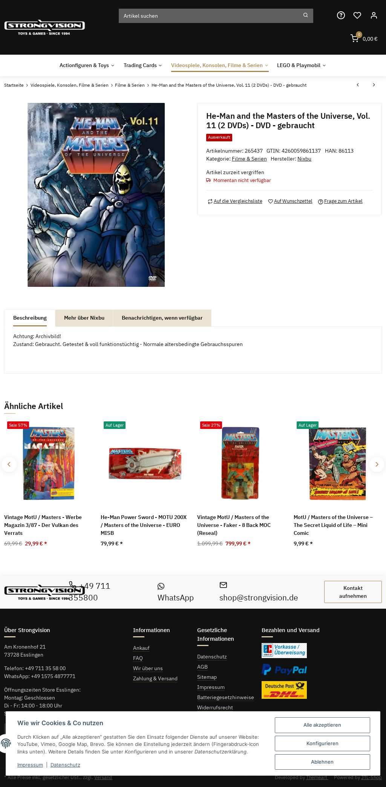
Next (376, 464)
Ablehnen (322, 762)
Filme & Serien (249, 158)
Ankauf (141, 648)
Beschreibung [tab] (30, 317)
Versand (103, 777)
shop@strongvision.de (258, 598)
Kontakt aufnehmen (353, 592)
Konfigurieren (322, 743)
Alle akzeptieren (322, 725)
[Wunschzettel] (357, 15)
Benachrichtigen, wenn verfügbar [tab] (162, 317)
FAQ (138, 658)
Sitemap (207, 677)
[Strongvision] (44, 27)
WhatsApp (176, 598)
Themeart (317, 777)
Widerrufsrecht (215, 707)
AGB (202, 666)
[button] (373, 15)
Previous (9, 464)
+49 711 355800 (90, 592)
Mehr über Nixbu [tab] (84, 317)
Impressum (211, 687)
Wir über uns (148, 668)
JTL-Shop (371, 777)
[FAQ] (340, 15)
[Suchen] (305, 16)
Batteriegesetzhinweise (225, 697)
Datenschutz (212, 656)
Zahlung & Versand (155, 678)
